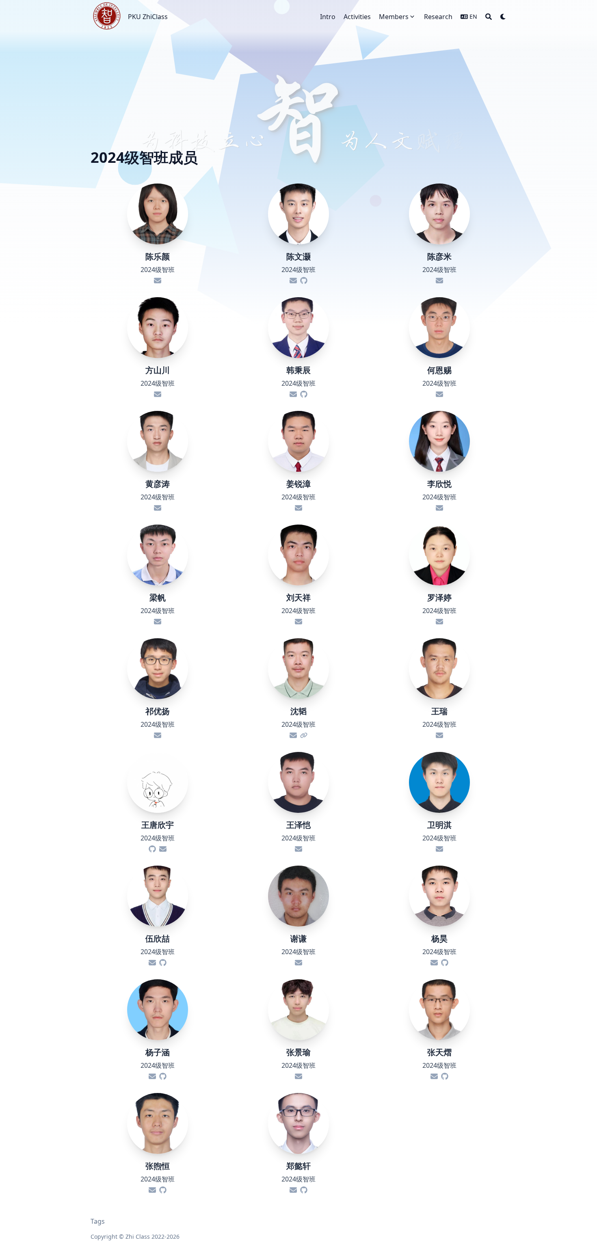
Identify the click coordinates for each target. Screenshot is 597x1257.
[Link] (303, 735)
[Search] (488, 16)
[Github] (303, 280)
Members (394, 16)
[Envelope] (157, 280)
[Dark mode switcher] (503, 16)
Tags (98, 1221)
